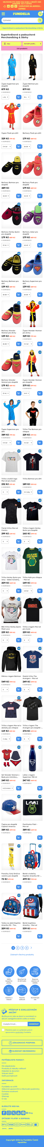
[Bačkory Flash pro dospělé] (33, 165)
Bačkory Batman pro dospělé (10, 183)
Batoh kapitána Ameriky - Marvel (30, 924)
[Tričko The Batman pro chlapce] (33, 412)
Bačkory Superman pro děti (32, 282)
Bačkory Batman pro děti (10, 282)
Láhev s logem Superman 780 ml (30, 776)
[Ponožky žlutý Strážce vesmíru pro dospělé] (11, 856)
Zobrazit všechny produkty (22, 954)
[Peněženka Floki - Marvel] (33, 807)
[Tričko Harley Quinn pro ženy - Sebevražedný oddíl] (11, 560)
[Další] (31, 948)
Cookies (5, 1094)
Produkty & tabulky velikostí (14, 1068)
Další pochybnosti (9, 1076)
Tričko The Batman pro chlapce (32, 430)
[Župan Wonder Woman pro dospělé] (33, 363)
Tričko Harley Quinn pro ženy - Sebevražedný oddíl (11, 578)
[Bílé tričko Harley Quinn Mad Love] (11, 610)
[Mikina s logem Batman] (11, 659)
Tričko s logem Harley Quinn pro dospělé (32, 529)
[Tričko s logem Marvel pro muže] (33, 610)
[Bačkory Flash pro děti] (33, 116)
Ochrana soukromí (10, 1091)
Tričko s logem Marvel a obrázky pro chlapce (11, 726)
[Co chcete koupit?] (3, 14)
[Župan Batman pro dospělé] (33, 67)
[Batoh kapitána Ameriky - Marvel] (33, 906)
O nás (4, 1099)
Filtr (8, 44)
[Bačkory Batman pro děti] (11, 264)
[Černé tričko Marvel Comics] (11, 511)
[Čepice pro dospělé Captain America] (11, 807)
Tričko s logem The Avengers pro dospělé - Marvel (32, 726)
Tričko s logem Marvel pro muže (32, 628)
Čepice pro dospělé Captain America (9, 825)
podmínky (19, 1032)
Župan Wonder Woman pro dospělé (32, 381)
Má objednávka (8, 1066)
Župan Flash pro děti (9, 133)
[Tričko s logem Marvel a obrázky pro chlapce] (11, 708)
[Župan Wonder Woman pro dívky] (33, 313)
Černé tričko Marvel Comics (9, 529)
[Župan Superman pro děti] (11, 412)
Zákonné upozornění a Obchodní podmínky (20, 1089)
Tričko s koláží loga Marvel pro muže (9, 480)
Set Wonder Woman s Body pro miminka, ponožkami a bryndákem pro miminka (10, 776)
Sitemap (5, 1096)
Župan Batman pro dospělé (30, 85)
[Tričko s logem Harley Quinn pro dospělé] (33, 511)
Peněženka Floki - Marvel (30, 825)
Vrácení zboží (7, 1073)
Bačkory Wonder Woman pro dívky (8, 332)
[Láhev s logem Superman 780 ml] (33, 758)
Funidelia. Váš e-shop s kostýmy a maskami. (21, 14)
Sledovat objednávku (23, 1051)
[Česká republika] (4, 1113)
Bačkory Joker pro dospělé (30, 233)
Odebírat (34, 1024)
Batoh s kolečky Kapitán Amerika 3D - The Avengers (32, 875)
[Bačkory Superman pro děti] (33, 264)
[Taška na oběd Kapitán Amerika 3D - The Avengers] (11, 906)
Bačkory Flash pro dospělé (30, 183)
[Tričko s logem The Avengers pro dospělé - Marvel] (33, 708)
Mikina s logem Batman (11, 676)
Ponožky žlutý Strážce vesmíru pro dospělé (10, 875)
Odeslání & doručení (10, 1071)
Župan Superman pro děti (10, 430)
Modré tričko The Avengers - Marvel (30, 677)
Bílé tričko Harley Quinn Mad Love (11, 628)
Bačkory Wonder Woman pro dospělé (9, 381)
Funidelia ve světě (9, 1086)
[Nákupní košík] (40, 13)
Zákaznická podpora (23, 1043)
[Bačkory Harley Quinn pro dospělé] (11, 215)
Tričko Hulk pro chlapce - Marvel (32, 578)
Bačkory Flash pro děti (32, 133)
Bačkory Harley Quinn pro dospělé (10, 233)
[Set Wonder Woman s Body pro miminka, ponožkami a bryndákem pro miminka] (11, 758)
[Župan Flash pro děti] (11, 116)
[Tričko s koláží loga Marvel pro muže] (11, 461)
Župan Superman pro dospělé (10, 85)
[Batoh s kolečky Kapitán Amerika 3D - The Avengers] (33, 856)
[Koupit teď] (18, 97)
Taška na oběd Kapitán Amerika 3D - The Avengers (11, 924)
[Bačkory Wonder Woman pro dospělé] (11, 363)
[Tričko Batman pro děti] (33, 461)
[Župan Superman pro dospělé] (11, 67)
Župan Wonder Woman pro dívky (32, 332)
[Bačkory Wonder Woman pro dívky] (11, 313)
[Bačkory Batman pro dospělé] (11, 165)
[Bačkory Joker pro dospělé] (33, 215)
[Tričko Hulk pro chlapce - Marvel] (33, 560)
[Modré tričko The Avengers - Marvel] (33, 659)
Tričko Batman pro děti (32, 479)
